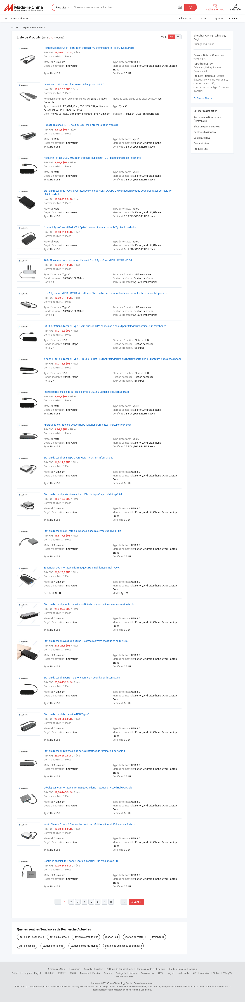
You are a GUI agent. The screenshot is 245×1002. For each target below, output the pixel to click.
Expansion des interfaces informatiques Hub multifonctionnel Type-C (82, 567)
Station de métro (134, 937)
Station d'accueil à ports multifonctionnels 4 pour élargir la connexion (82, 677)
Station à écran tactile (86, 937)
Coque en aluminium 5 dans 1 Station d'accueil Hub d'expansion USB (81, 861)
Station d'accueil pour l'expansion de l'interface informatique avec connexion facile (89, 604)
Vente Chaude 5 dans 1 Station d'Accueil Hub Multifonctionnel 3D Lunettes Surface (89, 824)
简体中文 (49, 973)
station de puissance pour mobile (123, 945)
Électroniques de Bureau (207, 126)
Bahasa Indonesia (124, 976)
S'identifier (235, 9)
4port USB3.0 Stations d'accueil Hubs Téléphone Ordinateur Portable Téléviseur (87, 424)
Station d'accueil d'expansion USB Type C (66, 714)
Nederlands (183, 973)
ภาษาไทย (204, 973)
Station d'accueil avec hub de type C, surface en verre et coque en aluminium (86, 641)
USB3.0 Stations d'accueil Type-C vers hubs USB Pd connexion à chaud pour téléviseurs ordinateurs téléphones (105, 326)
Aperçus (193, 968)
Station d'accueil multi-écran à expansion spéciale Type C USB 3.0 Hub (82, 531)
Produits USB (201, 148)
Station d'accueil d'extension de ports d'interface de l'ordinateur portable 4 (84, 751)
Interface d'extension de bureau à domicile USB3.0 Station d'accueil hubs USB (86, 391)
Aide (203, 18)
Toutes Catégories (18, 18)
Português (121, 973)
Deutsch (108, 973)
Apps (217, 18)
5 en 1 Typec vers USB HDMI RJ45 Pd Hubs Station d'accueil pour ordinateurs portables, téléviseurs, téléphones (105, 293)
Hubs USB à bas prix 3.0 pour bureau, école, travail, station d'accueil (81, 125)
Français (84, 973)
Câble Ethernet (202, 137)
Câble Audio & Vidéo (205, 132)
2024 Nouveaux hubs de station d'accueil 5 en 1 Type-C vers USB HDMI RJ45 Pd (88, 260)
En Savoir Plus (203, 98)
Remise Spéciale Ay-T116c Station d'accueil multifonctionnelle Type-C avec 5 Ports (89, 47)
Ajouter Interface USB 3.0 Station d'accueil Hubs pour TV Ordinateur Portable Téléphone (92, 157)
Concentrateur (202, 143)
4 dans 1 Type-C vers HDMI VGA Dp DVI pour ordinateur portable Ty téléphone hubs (90, 227)
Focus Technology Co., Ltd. (121, 983)
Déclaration (74, 968)
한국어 (161, 973)
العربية (171, 973)
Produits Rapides (177, 968)
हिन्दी (195, 973)
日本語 (73, 973)
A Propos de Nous (56, 968)
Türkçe (216, 973)
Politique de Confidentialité (120, 968)
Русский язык (147, 973)
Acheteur (183, 18)
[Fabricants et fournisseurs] (23, 7)
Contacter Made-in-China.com (150, 968)
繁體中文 (62, 973)
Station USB (157, 937)
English (37, 973)
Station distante (58, 937)
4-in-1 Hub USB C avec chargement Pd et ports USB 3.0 (74, 84)
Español (96, 973)
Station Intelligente (53, 945)
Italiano (133, 973)
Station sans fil (27, 945)
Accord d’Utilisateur (93, 968)
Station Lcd (111, 937)
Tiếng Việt (228, 973)
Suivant (136, 902)
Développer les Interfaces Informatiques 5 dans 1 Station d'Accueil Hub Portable (88, 787)
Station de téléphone (30, 937)
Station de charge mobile (84, 945)
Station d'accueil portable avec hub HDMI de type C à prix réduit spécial (83, 494)
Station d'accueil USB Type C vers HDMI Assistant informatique (78, 457)
